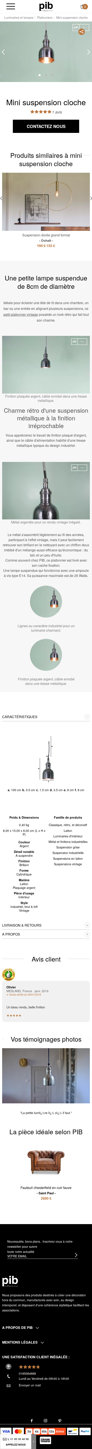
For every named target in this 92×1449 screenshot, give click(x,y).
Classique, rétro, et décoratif (68, 825)
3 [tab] (52, 75)
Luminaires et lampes (18, 17)
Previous (3, 52)
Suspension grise (68, 847)
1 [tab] (40, 75)
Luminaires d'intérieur (68, 836)
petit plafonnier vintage (20, 314)
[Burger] (10, 7)
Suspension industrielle (68, 853)
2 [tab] (46, 75)
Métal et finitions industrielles (68, 842)
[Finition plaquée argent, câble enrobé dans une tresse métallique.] (46, 655)
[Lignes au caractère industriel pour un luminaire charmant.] (46, 602)
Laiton (68, 830)
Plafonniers (44, 17)
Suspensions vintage (68, 864)
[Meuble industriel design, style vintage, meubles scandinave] (46, 6)
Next (88, 52)
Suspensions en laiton (68, 858)
